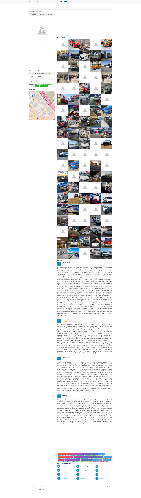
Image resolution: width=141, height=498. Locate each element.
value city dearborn (61, 456)
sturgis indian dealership (100, 455)
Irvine (41, 8)
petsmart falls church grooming (82, 458)
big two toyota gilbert (86, 461)
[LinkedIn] (64, 1)
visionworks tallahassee (78, 461)
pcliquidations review (69, 456)
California (36, 8)
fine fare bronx (73, 458)
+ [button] (30, 93)
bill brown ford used (69, 455)
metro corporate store (106, 459)
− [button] (30, 95)
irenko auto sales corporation (68, 461)
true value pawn (61, 459)
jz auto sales (60, 461)
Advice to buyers (54, 1)
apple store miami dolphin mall (89, 455)
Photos (42, 14)
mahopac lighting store (92, 458)
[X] (61, 1)
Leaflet (53, 119)
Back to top (108, 486)
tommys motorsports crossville (86, 459)
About (41, 1)
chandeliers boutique (107, 456)
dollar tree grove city (107, 458)
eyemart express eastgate (69, 459)
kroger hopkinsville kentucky (96, 461)
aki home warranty (77, 456)
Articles (47, 1)
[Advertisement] (42, 57)
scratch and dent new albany (86, 456)
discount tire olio (77, 459)
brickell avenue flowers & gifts (78, 455)
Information (33, 14)
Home (31, 8)
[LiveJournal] (66, 1)
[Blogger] (62, 1)
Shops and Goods (33, 2)
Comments (50, 14)
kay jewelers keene (61, 455)
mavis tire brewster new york (97, 459)
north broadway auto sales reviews (64, 458)
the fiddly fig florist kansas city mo (97, 456)
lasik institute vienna (105, 461)
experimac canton (100, 458)
